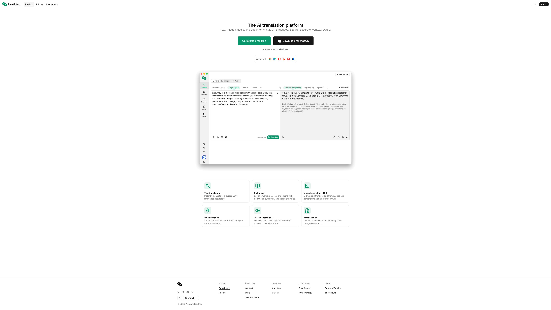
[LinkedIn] (183, 292)
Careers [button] (276, 292)
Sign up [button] (544, 4)
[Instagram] (192, 292)
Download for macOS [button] (296, 40)
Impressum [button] (330, 292)
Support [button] (249, 288)
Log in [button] (533, 4)
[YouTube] (188, 292)
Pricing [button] (222, 292)
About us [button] (276, 288)
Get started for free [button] (254, 40)
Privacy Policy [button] (305, 292)
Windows (283, 49)
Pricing (39, 4)
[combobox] (191, 298)
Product (29, 4)
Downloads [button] (224, 288)
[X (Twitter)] (178, 292)
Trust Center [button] (304, 288)
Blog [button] (247, 292)
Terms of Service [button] (333, 288)
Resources (51, 4)
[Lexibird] (11, 4)
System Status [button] (252, 297)
